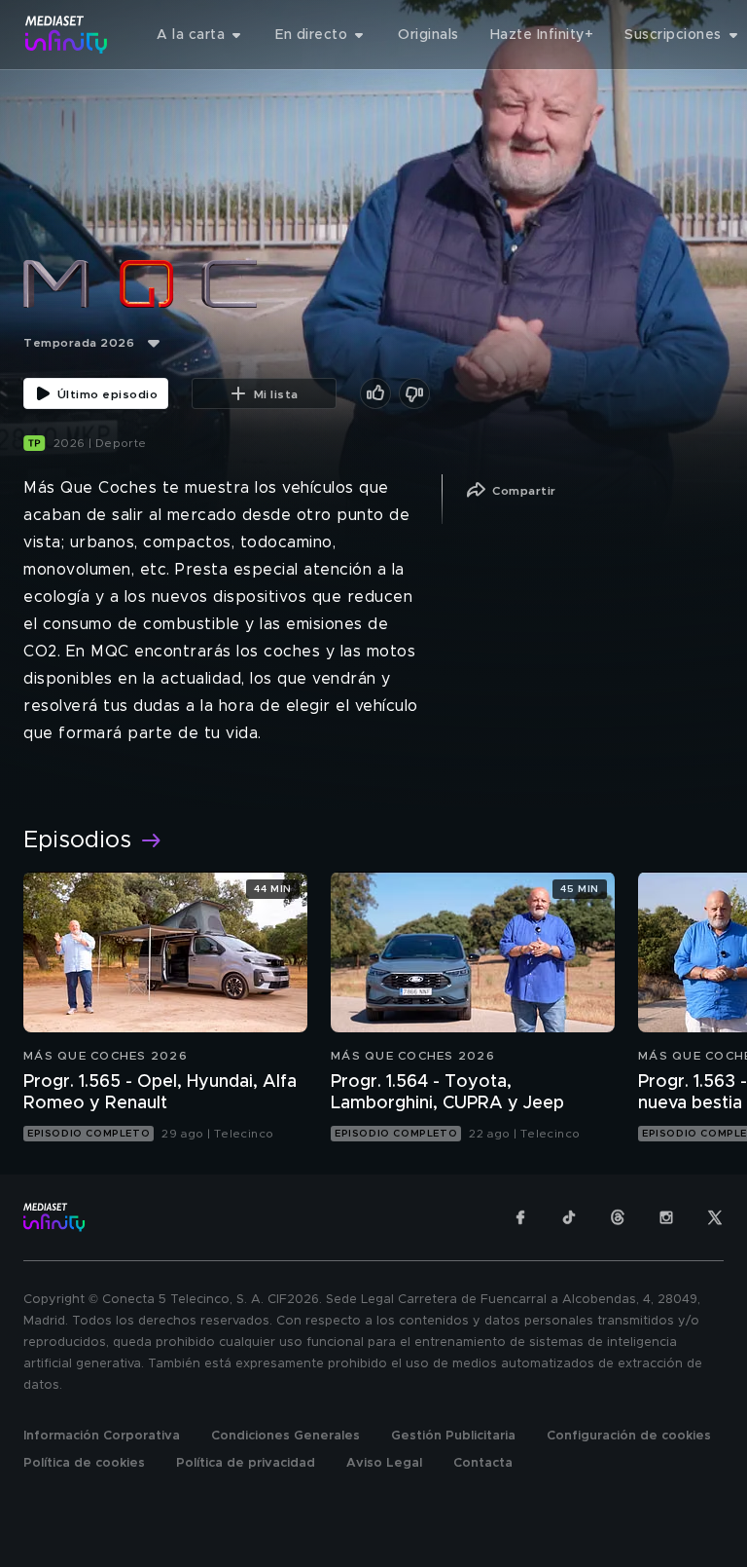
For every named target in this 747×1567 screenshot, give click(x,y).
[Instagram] (666, 1217)
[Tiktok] (569, 1217)
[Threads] (617, 1217)
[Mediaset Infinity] (66, 35)
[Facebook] (520, 1217)
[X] (715, 1217)
